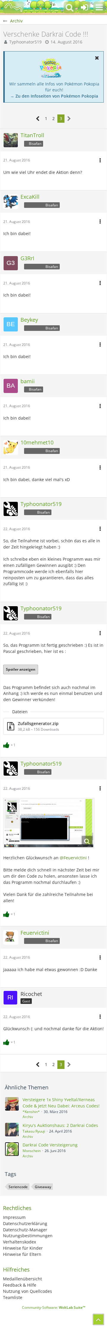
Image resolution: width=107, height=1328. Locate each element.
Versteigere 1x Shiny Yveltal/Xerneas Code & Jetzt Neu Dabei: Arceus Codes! (61, 1103)
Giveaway (43, 1186)
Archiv (28, 1116)
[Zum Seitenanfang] (98, 1319)
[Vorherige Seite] (38, 118)
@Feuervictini (73, 857)
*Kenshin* (31, 1111)
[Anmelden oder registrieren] (84, 7)
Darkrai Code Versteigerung (50, 1145)
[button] (99, 7)
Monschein (32, 1150)
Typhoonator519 (25, 42)
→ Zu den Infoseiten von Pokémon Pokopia (54, 96)
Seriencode (18, 1186)
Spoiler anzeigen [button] (20, 669)
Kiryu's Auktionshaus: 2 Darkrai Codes (60, 1125)
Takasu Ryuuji (34, 1131)
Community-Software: (53, 1307)
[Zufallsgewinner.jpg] (48, 823)
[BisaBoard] (13, 7)
